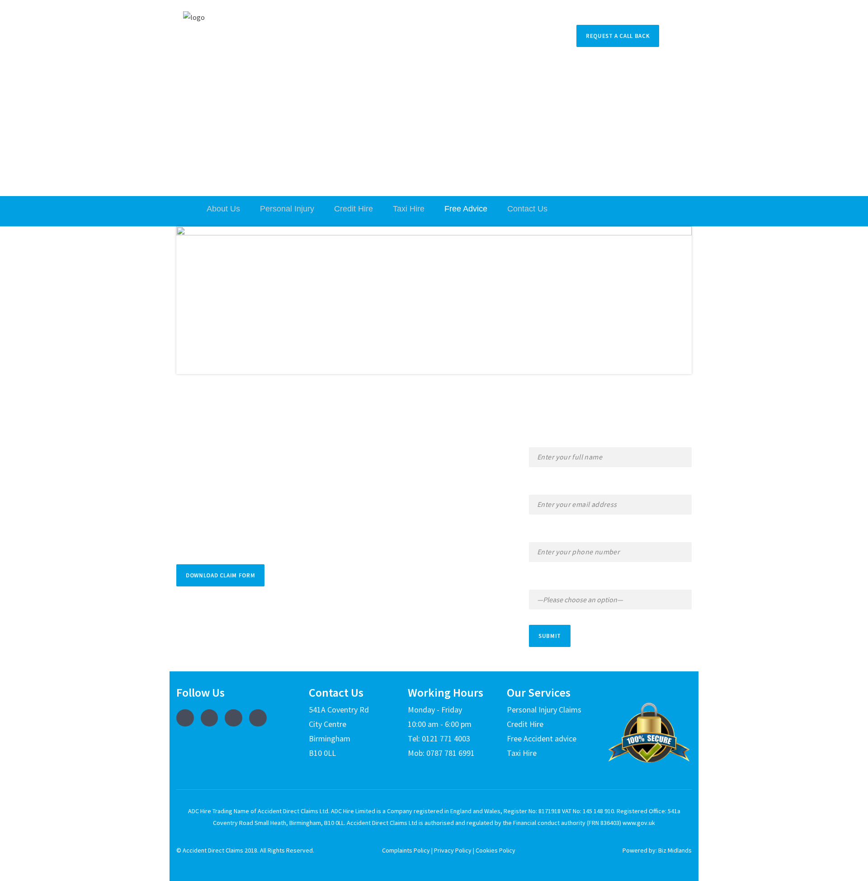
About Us (223, 208)
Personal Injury (287, 208)
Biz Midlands (675, 850)
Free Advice (465, 208)
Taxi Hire (409, 208)
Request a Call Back (618, 36)
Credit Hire (353, 208)
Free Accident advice (541, 738)
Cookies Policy (495, 850)
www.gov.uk (638, 823)
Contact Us (527, 208)
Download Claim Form (220, 575)
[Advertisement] (434, 128)
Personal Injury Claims (544, 709)
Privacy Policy (453, 850)
